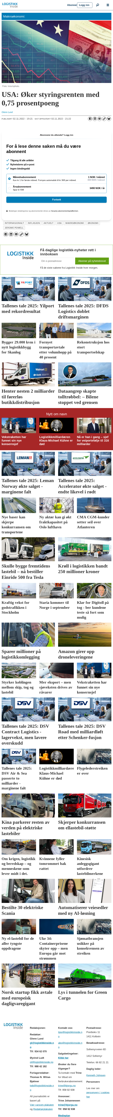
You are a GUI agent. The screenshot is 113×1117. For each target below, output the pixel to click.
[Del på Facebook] (90, 119)
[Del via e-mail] (99, 119)
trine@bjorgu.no (67, 1085)
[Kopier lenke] (104, 119)
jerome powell (14, 228)
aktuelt (48, 223)
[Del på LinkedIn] (95, 119)
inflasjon (34, 223)
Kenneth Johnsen (95, 1075)
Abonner (72, 5)
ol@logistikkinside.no (41, 1062)
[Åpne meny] (108, 5)
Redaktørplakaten (43, 1109)
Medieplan (64, 1115)
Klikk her (63, 1058)
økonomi (93, 223)
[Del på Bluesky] (109, 119)
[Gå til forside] (33, 5)
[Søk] (97, 5)
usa (59, 223)
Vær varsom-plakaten (42, 1104)
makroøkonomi (74, 223)
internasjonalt (14, 223)
